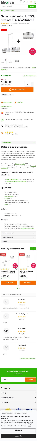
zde (29, 426)
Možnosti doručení (31, 76)
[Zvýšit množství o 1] (32, 83)
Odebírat (30, 379)
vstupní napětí (8, 196)
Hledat (32, 6)
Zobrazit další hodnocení (27, 359)
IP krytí (6, 198)
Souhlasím (18, 436)
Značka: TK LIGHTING (6, 106)
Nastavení (18, 430)
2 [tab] (19, 288)
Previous (31, 248)
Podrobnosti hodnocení (22, 23)
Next (34, 248)
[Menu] (34, 2)
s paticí (22, 164)
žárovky (17, 164)
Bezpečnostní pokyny (27, 228)
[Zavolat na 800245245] (24, 2)
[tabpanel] (9, 269)
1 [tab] (17, 288)
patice (6, 204)
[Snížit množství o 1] (32, 85)
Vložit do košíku (18, 90)
